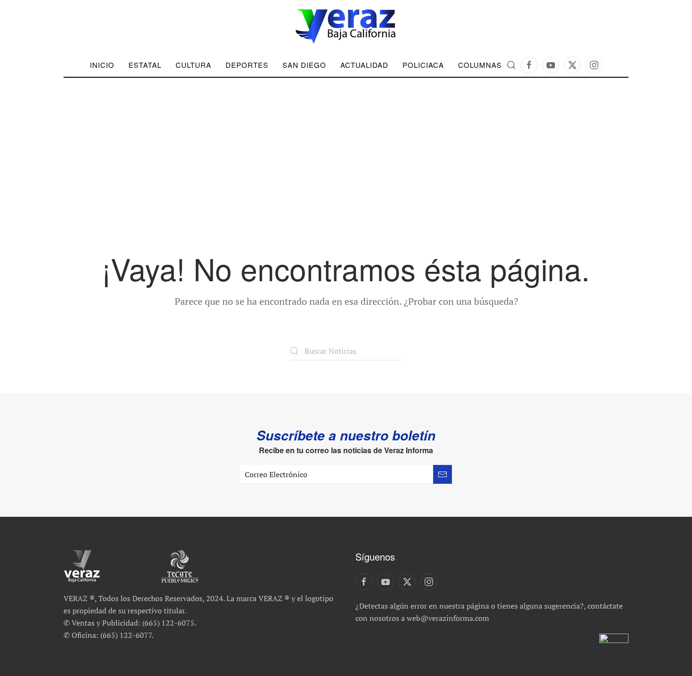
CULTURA (193, 65)
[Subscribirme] (442, 474)
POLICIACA (423, 65)
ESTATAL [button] (145, 65)
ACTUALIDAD (364, 65)
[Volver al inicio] (346, 26)
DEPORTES (246, 65)
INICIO (102, 65)
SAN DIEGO (304, 65)
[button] (511, 65)
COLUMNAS (480, 65)
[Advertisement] (346, 181)
